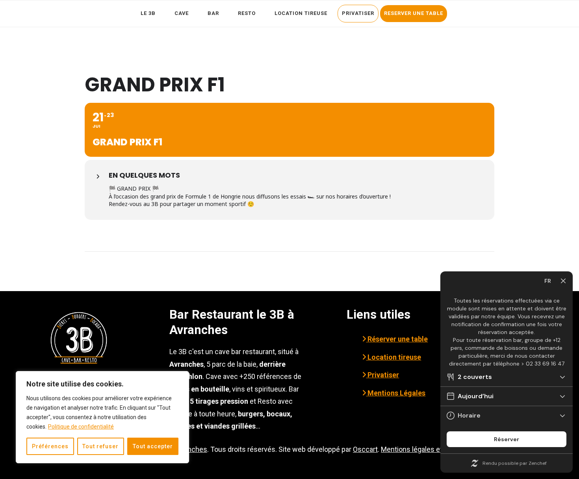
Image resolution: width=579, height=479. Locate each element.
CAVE (181, 13)
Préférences (50, 446)
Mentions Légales (395, 393)
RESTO (247, 13)
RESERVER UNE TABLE (413, 13)
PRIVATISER (358, 13)
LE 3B (148, 13)
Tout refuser (100, 446)
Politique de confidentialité (81, 426)
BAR (213, 13)
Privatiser (382, 375)
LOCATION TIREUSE (301, 13)
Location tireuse (393, 357)
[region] (102, 417)
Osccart (365, 449)
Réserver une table (397, 339)
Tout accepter (153, 446)
